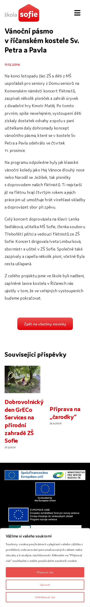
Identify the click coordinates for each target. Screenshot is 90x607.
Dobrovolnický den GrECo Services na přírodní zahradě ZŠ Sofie (24, 421)
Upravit (45, 584)
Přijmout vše (45, 572)
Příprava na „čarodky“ (65, 412)
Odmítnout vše (45, 597)
